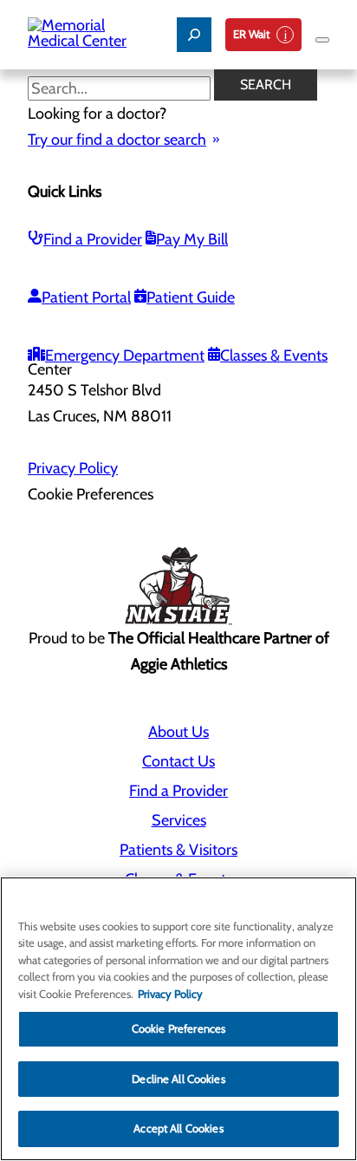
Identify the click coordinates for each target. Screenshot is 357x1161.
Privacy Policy (73, 468)
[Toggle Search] (194, 34)
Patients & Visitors (178, 850)
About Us (178, 732)
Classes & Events (274, 355)
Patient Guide (190, 297)
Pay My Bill (192, 239)
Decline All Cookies (178, 1079)
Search (265, 84)
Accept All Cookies (178, 1128)
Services (179, 820)
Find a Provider (92, 239)
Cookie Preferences (178, 1028)
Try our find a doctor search (117, 139)
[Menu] (322, 39)
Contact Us (178, 761)
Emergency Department (124, 355)
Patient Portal (86, 297)
